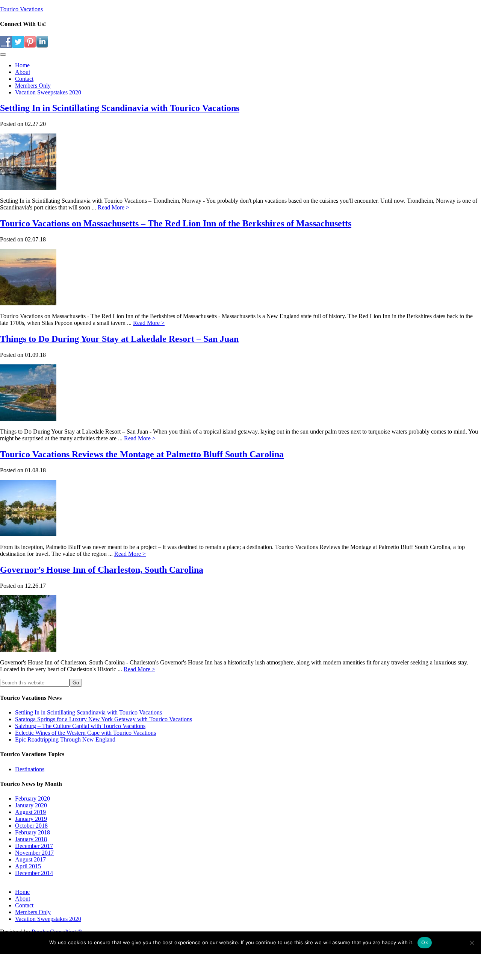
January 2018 (31, 839)
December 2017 (34, 846)
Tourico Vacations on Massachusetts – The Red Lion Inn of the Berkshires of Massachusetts (175, 223)
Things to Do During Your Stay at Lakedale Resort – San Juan (119, 339)
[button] (3, 54)
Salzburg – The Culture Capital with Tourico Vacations (80, 726)
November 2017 (34, 852)
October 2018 (31, 825)
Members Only (33, 912)
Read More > (113, 207)
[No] (471, 942)
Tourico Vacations (21, 9)
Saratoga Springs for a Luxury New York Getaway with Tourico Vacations (103, 719)
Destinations (29, 769)
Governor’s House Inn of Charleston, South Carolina (101, 570)
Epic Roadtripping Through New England (65, 739)
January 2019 (31, 819)
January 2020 (31, 805)
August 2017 (30, 859)
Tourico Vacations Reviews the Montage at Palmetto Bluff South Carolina (142, 454)
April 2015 (28, 866)
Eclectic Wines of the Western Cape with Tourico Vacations (85, 733)
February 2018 (32, 832)
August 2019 (30, 812)
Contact (24, 905)
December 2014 (34, 873)
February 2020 (32, 798)
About (22, 898)
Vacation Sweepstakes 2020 (48, 919)
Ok (424, 942)
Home (22, 892)
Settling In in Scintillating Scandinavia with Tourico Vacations (119, 108)
